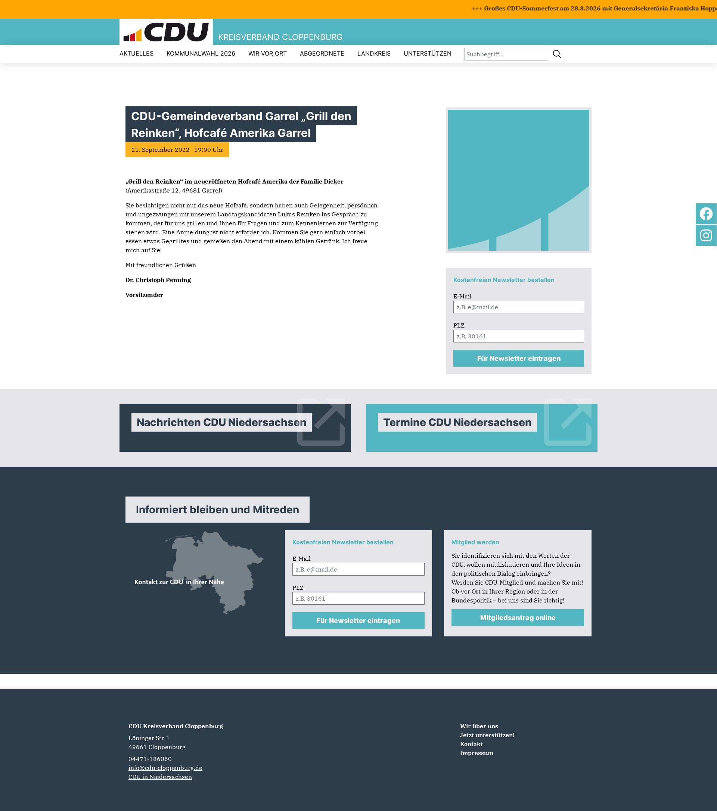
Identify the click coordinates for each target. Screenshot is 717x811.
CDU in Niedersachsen (160, 776)
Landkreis (374, 53)
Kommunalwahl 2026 (201, 53)
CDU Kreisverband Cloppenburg (175, 726)
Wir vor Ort (267, 53)
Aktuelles (136, 53)
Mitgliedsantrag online (518, 617)
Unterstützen (427, 53)
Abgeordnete (322, 53)
